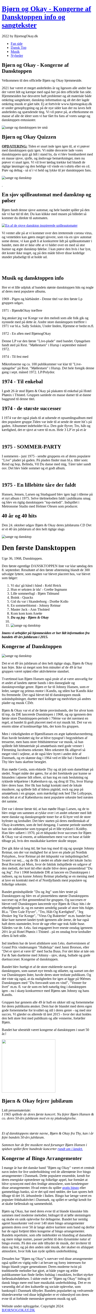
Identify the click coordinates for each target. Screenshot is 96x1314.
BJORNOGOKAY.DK (18, 1310)
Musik (15, 51)
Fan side (17, 43)
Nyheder (17, 55)
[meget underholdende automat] (39, 225)
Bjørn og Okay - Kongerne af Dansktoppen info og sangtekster (46, 17)
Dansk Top (18, 47)
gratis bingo (70, 1188)
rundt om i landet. (70, 1149)
